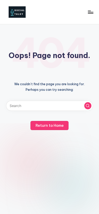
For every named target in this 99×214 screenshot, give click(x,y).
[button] (87, 105)
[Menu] (90, 12)
